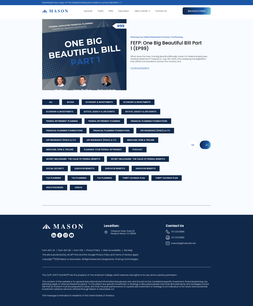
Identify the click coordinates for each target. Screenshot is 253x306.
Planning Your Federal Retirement (103, 149)
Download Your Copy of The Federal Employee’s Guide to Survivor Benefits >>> (82, 2)
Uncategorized (54, 187)
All (50, 102)
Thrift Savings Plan (133, 178)
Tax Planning (53, 178)
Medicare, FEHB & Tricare (140, 140)
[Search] (205, 145)
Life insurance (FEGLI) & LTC (155, 130)
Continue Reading (139, 68)
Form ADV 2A (48, 250)
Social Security (55, 168)
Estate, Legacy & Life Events (99, 111)
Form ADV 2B (64, 250)
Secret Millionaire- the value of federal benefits (73, 159)
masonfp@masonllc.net (183, 243)
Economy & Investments (99, 102)
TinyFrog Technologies (126, 259)
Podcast (137, 149)
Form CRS (78, 250)
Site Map (128, 250)
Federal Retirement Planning (62, 121)
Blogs (70, 102)
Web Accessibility (112, 250)
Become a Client (197, 11)
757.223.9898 (177, 231)
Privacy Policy (93, 250)
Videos (78, 187)
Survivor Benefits (84, 168)
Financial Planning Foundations (149, 121)
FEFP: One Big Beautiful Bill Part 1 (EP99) (166, 45)
